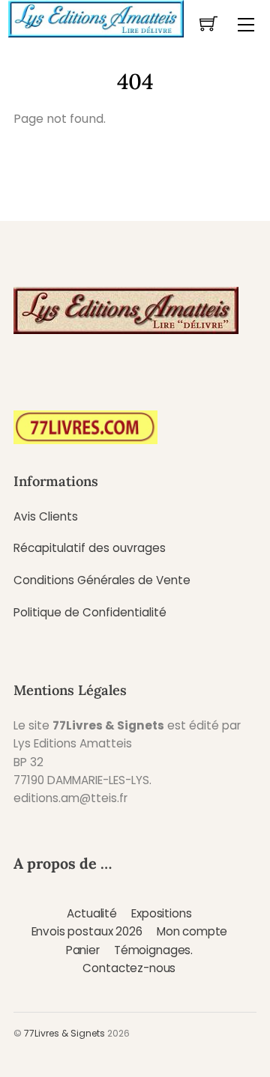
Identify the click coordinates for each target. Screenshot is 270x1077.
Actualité (92, 913)
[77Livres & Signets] (96, 17)
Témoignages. (153, 950)
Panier (83, 950)
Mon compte (192, 931)
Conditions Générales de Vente (102, 580)
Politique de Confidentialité (90, 612)
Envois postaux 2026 (87, 931)
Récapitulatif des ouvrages (90, 548)
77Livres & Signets (64, 1033)
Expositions (161, 913)
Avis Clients (46, 516)
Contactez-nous (129, 968)
